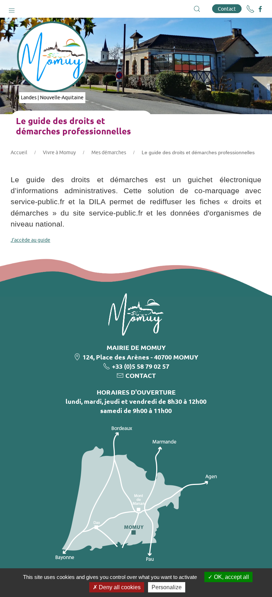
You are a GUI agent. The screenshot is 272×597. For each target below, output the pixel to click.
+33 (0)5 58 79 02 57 (140, 366)
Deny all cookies (119, 587)
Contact (227, 9)
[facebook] (260, 9)
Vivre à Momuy (59, 152)
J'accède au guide (30, 240)
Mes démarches (108, 152)
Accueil (19, 152)
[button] (11, 9)
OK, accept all (230, 577)
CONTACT (140, 375)
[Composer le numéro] (250, 9)
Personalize (167, 587)
